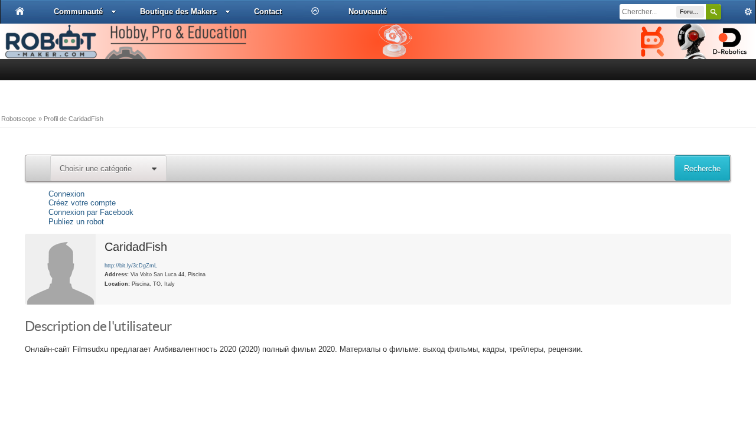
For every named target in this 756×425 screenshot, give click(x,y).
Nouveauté (367, 11)
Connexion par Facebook (90, 212)
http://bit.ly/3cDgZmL (131, 265)
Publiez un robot (76, 221)
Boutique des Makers (178, 11)
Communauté (78, 11)
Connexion (66, 193)
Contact (268, 11)
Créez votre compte (82, 202)
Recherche (702, 168)
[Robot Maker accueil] (20, 11)
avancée (738, 12)
